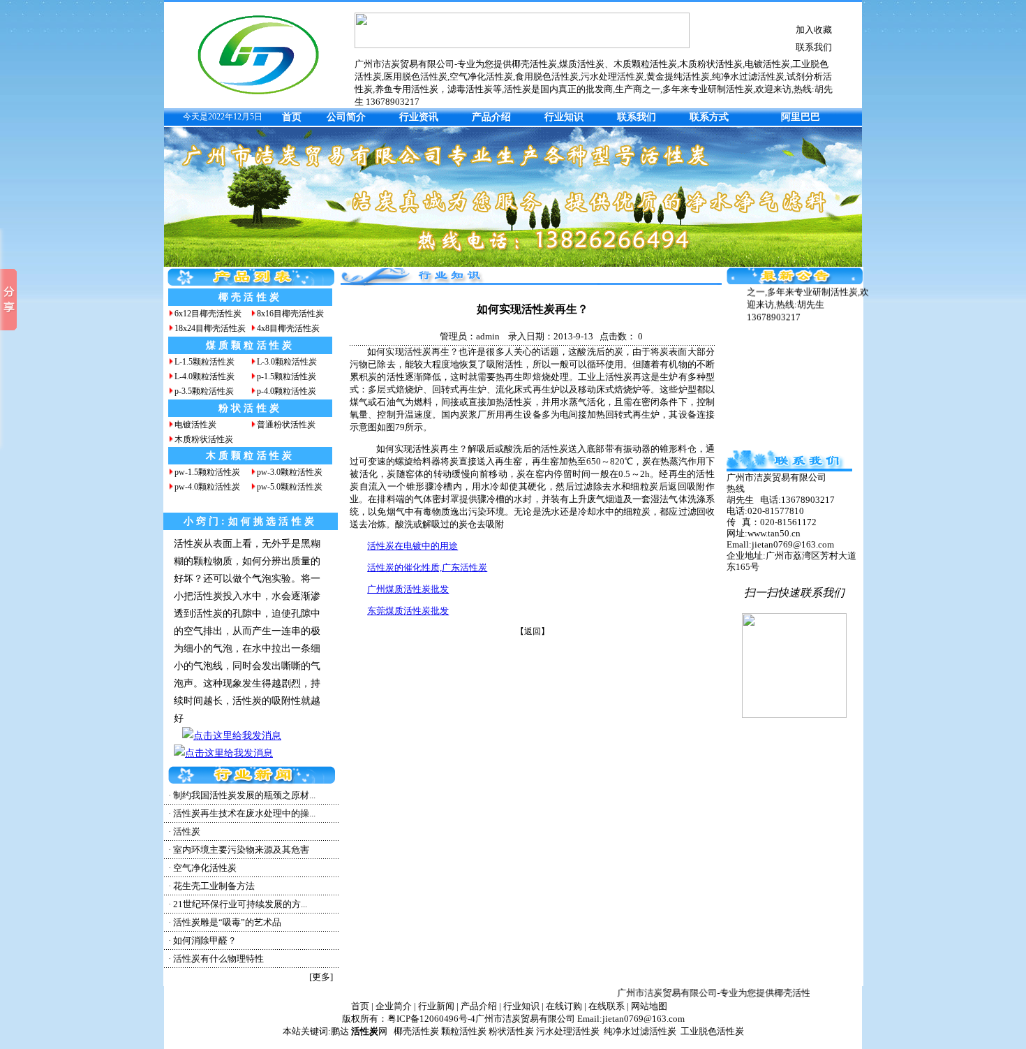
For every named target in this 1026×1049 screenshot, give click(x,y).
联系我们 (814, 47)
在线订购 (564, 1006)
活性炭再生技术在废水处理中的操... (244, 813)
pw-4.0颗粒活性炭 (207, 487)
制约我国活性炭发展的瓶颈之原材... (244, 795)
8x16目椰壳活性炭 (290, 313)
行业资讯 (418, 117)
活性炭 (186, 831)
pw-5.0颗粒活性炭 (289, 487)
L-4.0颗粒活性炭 (204, 376)
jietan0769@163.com (643, 1018)
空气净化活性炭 (205, 868)
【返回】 (532, 631)
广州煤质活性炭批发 (408, 589)
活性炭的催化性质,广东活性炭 (427, 567)
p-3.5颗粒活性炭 (204, 391)
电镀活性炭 (195, 425)
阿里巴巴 (800, 117)
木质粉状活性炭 (203, 439)
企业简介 (394, 1006)
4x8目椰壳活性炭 (288, 328)
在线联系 (606, 1006)
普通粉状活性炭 (286, 425)
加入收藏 (814, 29)
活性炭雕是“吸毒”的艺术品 (227, 922)
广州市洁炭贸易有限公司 (525, 1018)
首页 (292, 117)
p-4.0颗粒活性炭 (286, 391)
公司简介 (346, 117)
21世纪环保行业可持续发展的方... (240, 904)
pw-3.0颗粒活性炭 (289, 472)
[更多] (321, 976)
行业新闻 (436, 1006)
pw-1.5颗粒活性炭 (207, 472)
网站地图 (649, 1006)
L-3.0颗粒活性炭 (287, 362)
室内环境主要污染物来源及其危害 (241, 849)
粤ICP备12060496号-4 (431, 1018)
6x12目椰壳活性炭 (207, 313)
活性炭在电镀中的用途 (412, 546)
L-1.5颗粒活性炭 (204, 362)
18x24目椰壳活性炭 (210, 328)
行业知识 (563, 117)
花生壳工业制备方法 (214, 886)
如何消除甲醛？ (205, 940)
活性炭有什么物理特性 (218, 958)
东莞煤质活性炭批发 (408, 611)
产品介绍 (491, 117)
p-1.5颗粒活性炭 (286, 376)
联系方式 (709, 117)
